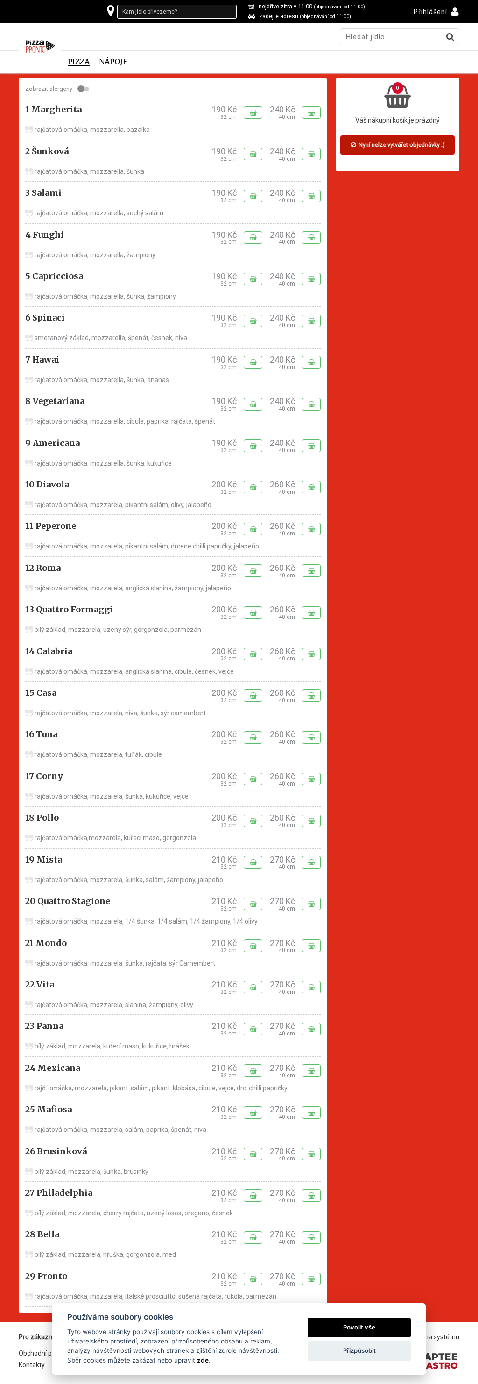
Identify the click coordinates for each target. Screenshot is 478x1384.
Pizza (79, 61)
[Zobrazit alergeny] (84, 89)
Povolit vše (359, 1327)
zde (203, 1360)
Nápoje (113, 61)
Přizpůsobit (359, 1350)
